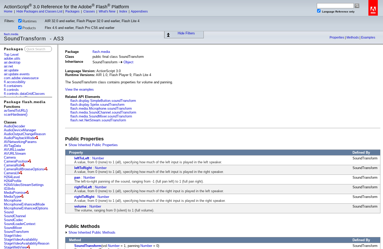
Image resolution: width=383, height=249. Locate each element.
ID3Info (9, 189)
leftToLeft (81, 158)
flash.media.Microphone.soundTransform (101, 108)
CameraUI (11, 173)
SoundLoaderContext (19, 224)
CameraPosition (16, 161)
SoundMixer (13, 228)
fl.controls (11, 90)
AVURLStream (15, 153)
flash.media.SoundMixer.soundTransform (101, 116)
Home (8, 11)
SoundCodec (13, 220)
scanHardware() (15, 114)
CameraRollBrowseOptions (24, 169)
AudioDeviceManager (20, 130)
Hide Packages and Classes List (39, 11)
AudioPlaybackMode (19, 138)
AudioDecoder (14, 126)
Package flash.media (25, 102)
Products (29, 28)
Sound (9, 212)
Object (128, 62)
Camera (10, 157)
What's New (107, 11)
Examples (368, 37)
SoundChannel (15, 216)
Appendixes (139, 11)
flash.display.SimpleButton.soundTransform (103, 101)
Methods (353, 37)
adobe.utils (12, 58)
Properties (337, 37)
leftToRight (83, 168)
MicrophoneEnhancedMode (24, 204)
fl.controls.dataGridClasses (24, 94)
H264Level (12, 177)
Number (98, 158)
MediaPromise (15, 193)
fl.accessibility (15, 82)
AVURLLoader (14, 150)
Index (123, 11)
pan (77, 177)
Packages (72, 11)
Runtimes (29, 21)
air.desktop (12, 62)
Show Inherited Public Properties (92, 145)
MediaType (12, 196)
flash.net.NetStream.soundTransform (98, 120)
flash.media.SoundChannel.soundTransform (103, 112)
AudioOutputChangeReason (25, 134)
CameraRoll (12, 165)
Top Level (11, 55)
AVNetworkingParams (20, 142)
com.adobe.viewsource (21, 78)
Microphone (12, 200)
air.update (11, 70)
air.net (8, 66)
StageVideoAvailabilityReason (26, 243)
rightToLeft (83, 187)
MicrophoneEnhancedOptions (26, 208)
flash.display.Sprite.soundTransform (97, 105)
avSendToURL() (16, 111)
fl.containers (13, 86)
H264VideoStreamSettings (24, 185)
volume (80, 206)
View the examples (79, 89)
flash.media (11, 34)
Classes (89, 11)
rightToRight (84, 197)
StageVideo (12, 236)
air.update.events (17, 74)
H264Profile (12, 181)
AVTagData (12, 146)
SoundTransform (16, 232)
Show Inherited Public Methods (91, 232)
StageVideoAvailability (21, 239)
